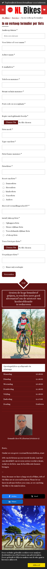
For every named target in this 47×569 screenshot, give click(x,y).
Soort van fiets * (9, 178)
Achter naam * (8, 55)
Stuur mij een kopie (14, 267)
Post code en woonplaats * (13, 104)
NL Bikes (6, 18)
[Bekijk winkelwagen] (44, 9)
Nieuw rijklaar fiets (14, 227)
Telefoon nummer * (11, 79)
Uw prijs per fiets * (10, 254)
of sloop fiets (11, 235)
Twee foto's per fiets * (11, 241)
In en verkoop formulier (32, 18)
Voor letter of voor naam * (14, 42)
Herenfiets (10, 187)
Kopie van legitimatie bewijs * (15, 116)
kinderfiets (11, 191)
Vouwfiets (10, 195)
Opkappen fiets (12, 223)
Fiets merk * (7, 129)
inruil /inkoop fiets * (11, 218)
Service (15, 18)
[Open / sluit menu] (3, 9)
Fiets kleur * (7, 166)
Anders (9, 199)
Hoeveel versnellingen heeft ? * (16, 206)
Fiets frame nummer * (12, 154)
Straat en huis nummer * (13, 91)
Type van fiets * (9, 141)
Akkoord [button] (36, 565)
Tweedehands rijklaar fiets (18, 231)
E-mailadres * (8, 67)
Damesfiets (11, 183)
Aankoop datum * (9, 30)
